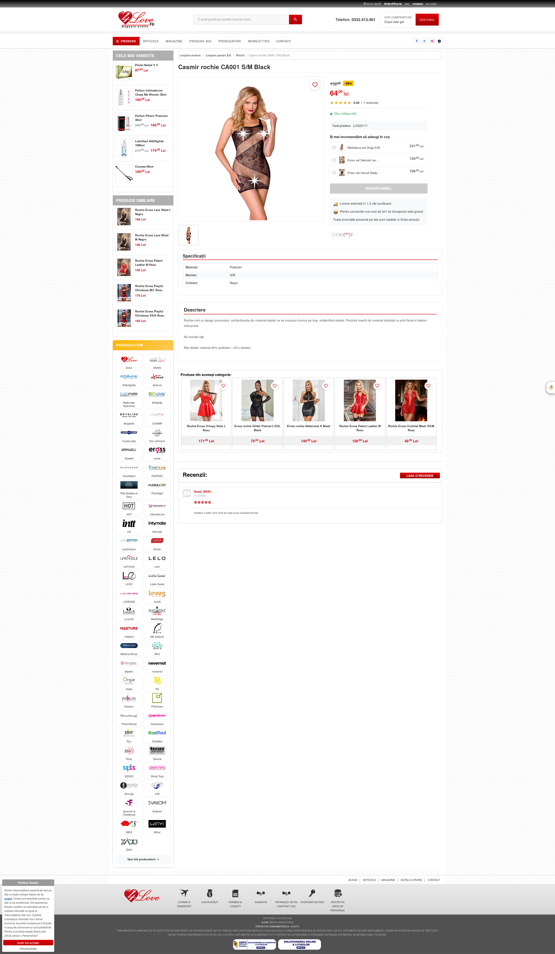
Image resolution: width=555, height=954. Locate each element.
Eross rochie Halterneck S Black (308, 426)
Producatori (230, 41)
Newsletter (258, 41)
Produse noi (200, 41)
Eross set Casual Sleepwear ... (364, 173)
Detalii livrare (411, 880)
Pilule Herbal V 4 (146, 65)
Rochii (240, 55)
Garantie (261, 902)
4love (265, 922)
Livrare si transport (184, 904)
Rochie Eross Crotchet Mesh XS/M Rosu (411, 428)
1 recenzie (370, 102)
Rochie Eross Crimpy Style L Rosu (206, 428)
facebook (417, 41)
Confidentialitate (312, 902)
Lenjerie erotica (190, 55)
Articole (151, 41)
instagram (432, 41)
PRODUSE (126, 41)
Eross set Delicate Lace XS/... (364, 160)
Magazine (174, 41)
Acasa (352, 880)
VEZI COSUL (427, 19)
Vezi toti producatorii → (143, 859)
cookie (8, 898)
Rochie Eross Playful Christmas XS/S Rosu (149, 313)
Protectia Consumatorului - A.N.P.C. (278, 926)
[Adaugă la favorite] (315, 85)
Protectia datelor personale (337, 906)
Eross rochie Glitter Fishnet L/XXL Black (257, 428)
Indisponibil (379, 188)
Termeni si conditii (235, 904)
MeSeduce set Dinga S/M (364, 147)
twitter (424, 41)
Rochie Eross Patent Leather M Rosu (360, 428)
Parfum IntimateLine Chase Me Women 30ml (150, 92)
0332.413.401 (363, 20)
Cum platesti (209, 902)
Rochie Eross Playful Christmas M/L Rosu (149, 288)
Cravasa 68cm (144, 166)
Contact (283, 41)
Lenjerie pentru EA (218, 55)
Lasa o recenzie (419, 476)
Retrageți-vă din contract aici (286, 904)
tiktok (439, 41)
